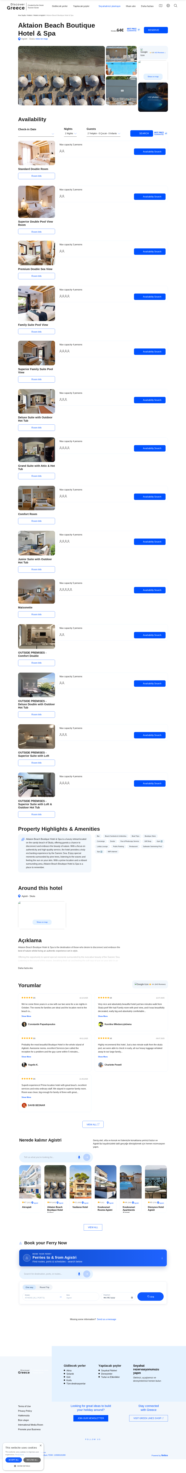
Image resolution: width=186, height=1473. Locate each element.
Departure (106, 1295)
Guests (91, 128)
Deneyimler (106, 1374)
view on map (41, 39)
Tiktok (105, 1444)
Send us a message (106, 1319)
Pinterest (100, 1445)
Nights (68, 128)
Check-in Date (27, 129)
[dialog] (23, 1456)
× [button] (40, 1446)
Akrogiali (26, 1207)
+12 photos (153, 97)
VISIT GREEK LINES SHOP (147, 1418)
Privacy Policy (25, 1411)
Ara (152, 1296)
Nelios (164, 1455)
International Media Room (30, 1425)
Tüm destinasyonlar (76, 1383)
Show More (26, 1016)
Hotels (29, 15)
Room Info (36, 176)
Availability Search (151, 152)
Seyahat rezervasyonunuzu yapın (146, 1369)
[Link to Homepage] (16, 11)
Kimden (27, 1295)
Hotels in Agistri (39, 15)
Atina (68, 1370)
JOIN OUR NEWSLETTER (91, 1418)
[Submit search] (86, 1157)
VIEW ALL (92, 1124)
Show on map (153, 77)
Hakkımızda (24, 1415)
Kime (68, 1295)
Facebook (80, 1445)
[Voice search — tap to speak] (79, 1157)
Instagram (85, 1445)
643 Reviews (159, 53)
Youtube (96, 1445)
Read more (19, 1454)
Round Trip (44, 1287)
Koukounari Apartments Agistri (129, 1210)
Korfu (69, 1380)
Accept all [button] (14, 1460)
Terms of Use (24, 1406)
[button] (23, 1466)
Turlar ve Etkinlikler (110, 1377)
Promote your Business (29, 1429)
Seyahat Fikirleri (109, 1370)
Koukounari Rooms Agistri (105, 1208)
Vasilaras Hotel (80, 1207)
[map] (161, 5)
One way (29, 1287)
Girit (68, 1377)
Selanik (70, 1374)
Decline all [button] (32, 1460)
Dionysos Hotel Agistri (156, 1208)
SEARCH (144, 133)
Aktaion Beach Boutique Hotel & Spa (55, 1210)
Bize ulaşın (23, 1420)
